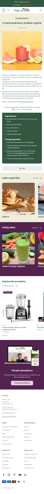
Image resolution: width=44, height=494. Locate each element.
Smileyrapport (7, 444)
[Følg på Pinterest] (14, 474)
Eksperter (5, 465)
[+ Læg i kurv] (32, 320)
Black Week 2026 (30, 458)
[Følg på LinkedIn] (25, 474)
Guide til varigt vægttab (13, 266)
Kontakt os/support (30, 454)
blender (30, 142)
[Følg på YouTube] (19, 474)
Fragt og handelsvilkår (10, 427)
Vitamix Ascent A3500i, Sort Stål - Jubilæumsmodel (14, 328)
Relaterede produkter (14, 281)
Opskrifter (5, 461)
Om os (26, 461)
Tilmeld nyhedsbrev (22, 383)
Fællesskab (28, 465)
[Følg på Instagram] (9, 474)
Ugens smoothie (8, 458)
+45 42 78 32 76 (7, 407)
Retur (4, 434)
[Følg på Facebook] (3, 474)
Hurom (26, 430)
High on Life (40, 325)
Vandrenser (28, 440)
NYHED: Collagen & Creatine (22, 2)
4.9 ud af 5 (16, 5)
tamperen (22, 153)
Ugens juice (6, 454)
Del (23, 168)
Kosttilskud (28, 434)
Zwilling (26, 437)
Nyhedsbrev (6, 468)
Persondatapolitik (8, 437)
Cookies (5, 440)
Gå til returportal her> (9, 416)
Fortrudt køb (6, 430)
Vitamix (4, 325)
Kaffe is (5, 216)
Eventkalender (29, 468)
